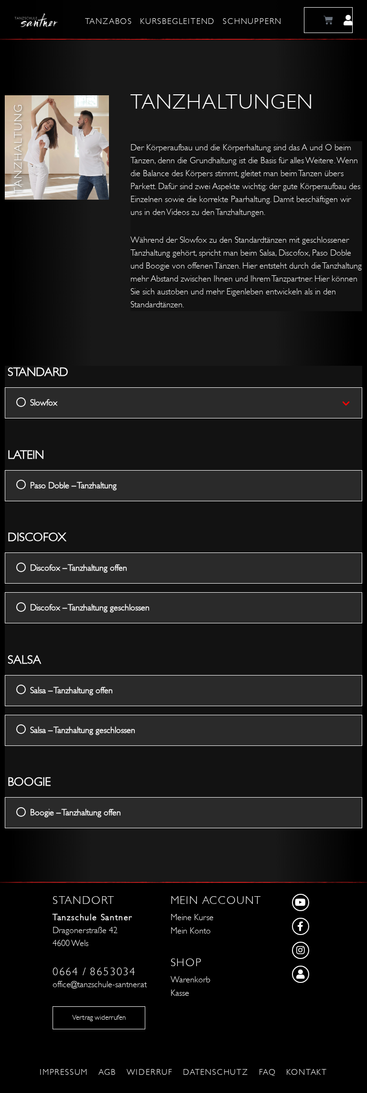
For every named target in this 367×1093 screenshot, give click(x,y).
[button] (348, 20)
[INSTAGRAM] (324, 952)
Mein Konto (191, 931)
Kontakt (306, 1072)
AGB (107, 1072)
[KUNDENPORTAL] (324, 976)
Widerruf (150, 1072)
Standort (84, 900)
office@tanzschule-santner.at (100, 985)
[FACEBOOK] (324, 928)
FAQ (267, 1072)
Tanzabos (108, 21)
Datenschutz (215, 1072)
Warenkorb (190, 980)
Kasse (180, 993)
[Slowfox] (352, 403)
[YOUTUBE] (324, 904)
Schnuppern (252, 21)
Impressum (64, 1072)
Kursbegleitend (177, 21)
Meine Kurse (192, 918)
